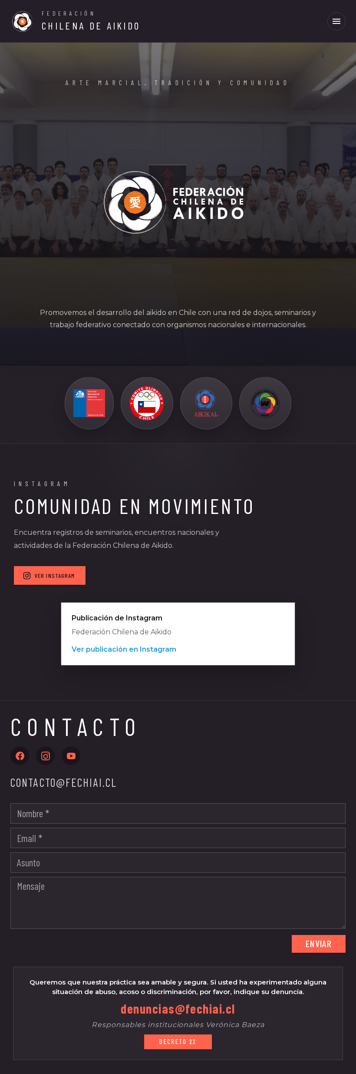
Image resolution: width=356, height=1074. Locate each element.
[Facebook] (19, 755)
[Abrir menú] (336, 21)
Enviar (319, 943)
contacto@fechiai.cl (63, 782)
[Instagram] (45, 755)
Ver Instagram (55, 575)
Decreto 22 (177, 1041)
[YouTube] (71, 755)
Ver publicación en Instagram (124, 649)
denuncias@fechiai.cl (178, 1008)
